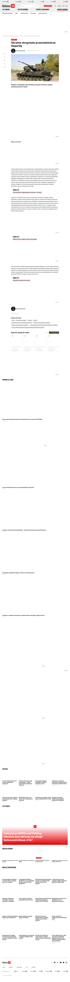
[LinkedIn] (60, 962)
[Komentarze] (4, 57)
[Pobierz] (4, 64)
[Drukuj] (4, 60)
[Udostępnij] (4, 67)
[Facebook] (54, 962)
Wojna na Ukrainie (16, 141)
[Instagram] (66, 962)
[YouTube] (63, 962)
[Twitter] (57, 962)
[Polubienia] (4, 53)
